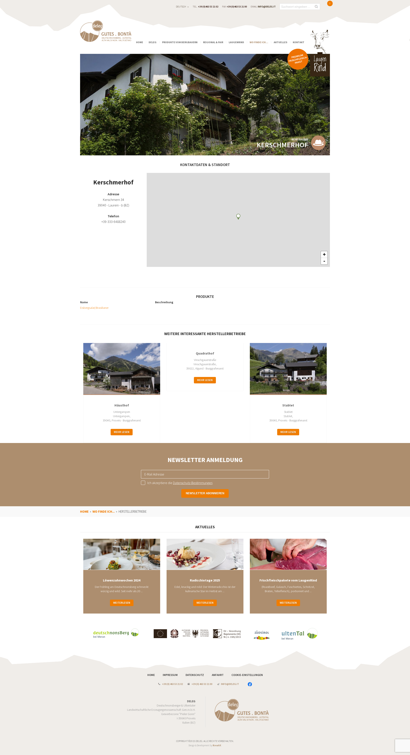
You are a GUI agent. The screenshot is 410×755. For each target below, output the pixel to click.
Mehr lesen (121, 432)
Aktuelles (280, 42)
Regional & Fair (213, 42)
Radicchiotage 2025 (205, 580)
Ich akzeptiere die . (180, 483)
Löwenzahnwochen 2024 (121, 580)
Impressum (170, 675)
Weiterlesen (121, 603)
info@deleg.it (267, 6)
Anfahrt (218, 675)
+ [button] (324, 254)
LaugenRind (236, 42)
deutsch (181, 6)
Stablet (288, 405)
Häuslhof (121, 405)
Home (139, 42)
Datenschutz (195, 675)
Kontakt (298, 42)
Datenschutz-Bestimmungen (192, 483)
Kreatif (217, 745)
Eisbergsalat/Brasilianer (94, 308)
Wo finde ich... (259, 42)
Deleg (153, 42)
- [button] (324, 261)
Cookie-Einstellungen (247, 675)
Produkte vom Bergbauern (180, 42)
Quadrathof (205, 353)
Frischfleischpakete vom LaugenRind (288, 580)
